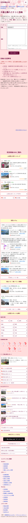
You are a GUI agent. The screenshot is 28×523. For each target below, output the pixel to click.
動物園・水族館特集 (8, 493)
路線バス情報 (6, 478)
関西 (16, 324)
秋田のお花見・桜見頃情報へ (8, 450)
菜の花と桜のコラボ (7, 379)
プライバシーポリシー (21, 514)
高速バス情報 (6, 480)
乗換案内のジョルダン (10, 514)
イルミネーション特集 (8, 495)
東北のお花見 (12, 6)
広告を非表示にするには (21, 130)
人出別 (4, 197)
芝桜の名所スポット (7, 377)
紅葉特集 (5, 497)
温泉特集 (5, 501)
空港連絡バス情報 (7, 482)
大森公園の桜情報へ (6, 447)
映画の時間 (6, 506)
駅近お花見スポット (7, 374)
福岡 (20, 320)
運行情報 (5, 468)
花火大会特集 (6, 491)
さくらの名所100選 (7, 368)
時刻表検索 (6, 464)
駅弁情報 (5, 510)
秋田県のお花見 (20, 6)
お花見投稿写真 (6, 430)
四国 (2, 335)
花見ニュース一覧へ (14, 277)
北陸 (16, 330)
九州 (16, 335)
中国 (16, 333)
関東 (2, 324)
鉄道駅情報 (6, 474)
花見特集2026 (5, 2)
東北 (16, 327)
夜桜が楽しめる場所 (7, 371)
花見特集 (5, 489)
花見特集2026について (14, 443)
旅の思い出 (6, 512)
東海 (2, 333)
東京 (2, 320)
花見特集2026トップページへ (8, 453)
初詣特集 (5, 499)
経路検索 (5, 466)
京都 (11, 320)
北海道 (2, 327)
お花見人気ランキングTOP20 (14, 193)
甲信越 (2, 330)
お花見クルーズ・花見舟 (8, 382)
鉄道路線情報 (6, 476)
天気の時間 (6, 508)
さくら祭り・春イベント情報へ (13, 309)
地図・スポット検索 (8, 470)
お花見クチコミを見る (8, 427)
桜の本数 (18, 197)
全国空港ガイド (7, 484)
